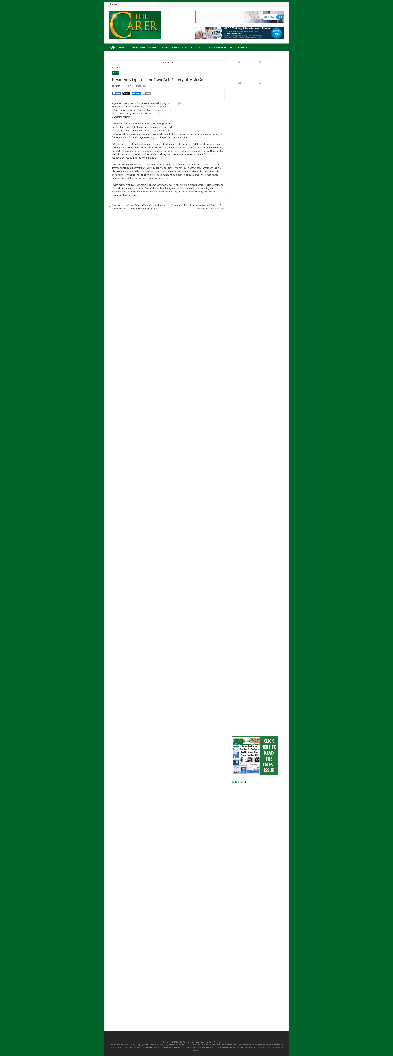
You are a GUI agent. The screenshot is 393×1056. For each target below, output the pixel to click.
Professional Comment (144, 47)
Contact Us (243, 47)
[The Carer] (112, 47)
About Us (195, 47)
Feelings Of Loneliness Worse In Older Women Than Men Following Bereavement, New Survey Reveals (138, 207)
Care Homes (135, 86)
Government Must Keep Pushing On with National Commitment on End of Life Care (198, 207)
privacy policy (271, 699)
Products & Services (172, 47)
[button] (126, 47)
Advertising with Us (219, 47)
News (121, 47)
